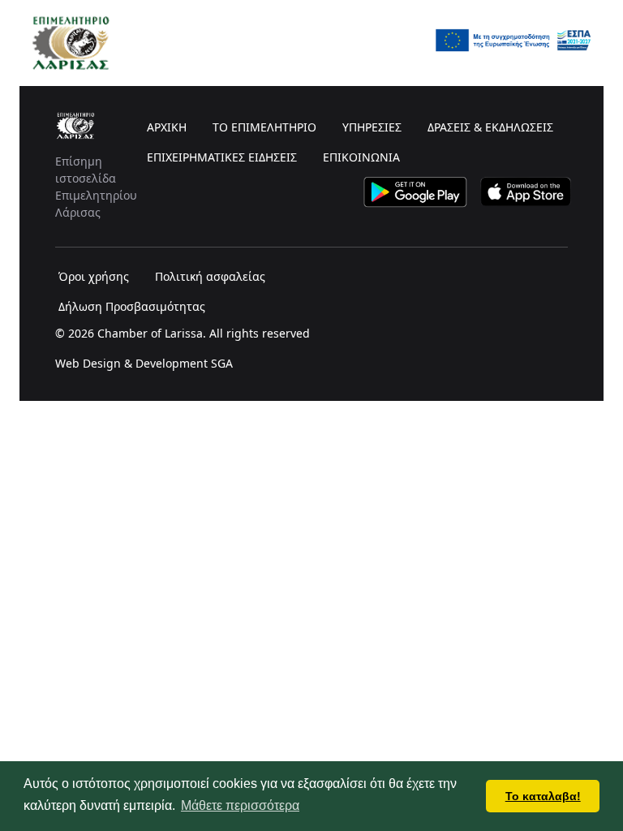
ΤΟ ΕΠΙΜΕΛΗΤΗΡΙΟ (264, 127)
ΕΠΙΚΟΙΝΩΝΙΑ (361, 157)
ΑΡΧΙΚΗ (167, 127)
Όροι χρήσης (93, 276)
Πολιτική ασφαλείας (210, 276)
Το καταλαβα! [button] (543, 796)
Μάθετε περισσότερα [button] (240, 805)
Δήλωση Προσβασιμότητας (131, 306)
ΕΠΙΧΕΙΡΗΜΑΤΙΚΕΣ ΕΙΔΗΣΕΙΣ (222, 157)
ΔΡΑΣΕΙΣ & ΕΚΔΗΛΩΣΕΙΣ (490, 127)
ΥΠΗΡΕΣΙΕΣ (372, 127)
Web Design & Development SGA (144, 363)
